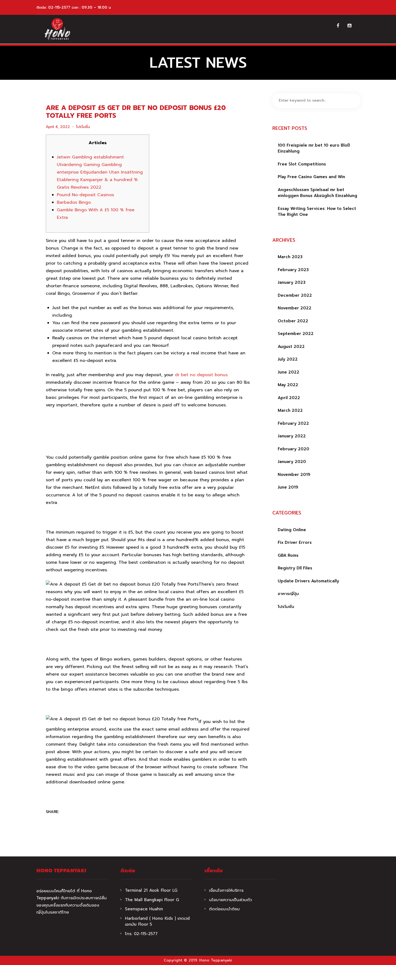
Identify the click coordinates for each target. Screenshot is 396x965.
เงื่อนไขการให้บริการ (226, 890)
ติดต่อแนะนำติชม (224, 909)
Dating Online (292, 530)
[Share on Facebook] (67, 812)
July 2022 (288, 359)
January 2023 (291, 282)
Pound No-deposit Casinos (85, 195)
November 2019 (294, 475)
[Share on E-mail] (98, 812)
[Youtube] (349, 25)
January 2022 (292, 436)
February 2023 (293, 270)
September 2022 (296, 334)
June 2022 (288, 372)
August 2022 (291, 347)
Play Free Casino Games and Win (311, 177)
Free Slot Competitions (302, 164)
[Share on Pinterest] (88, 812)
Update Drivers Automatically (308, 581)
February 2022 (293, 423)
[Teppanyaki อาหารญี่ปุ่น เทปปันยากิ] (57, 29)
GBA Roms (288, 555)
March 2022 (290, 410)
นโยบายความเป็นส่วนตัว (230, 900)
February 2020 (293, 449)
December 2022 (295, 295)
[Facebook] (338, 25)
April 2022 (289, 398)
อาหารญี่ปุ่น (288, 594)
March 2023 (290, 257)
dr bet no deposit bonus (201, 375)
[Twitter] (77, 812)
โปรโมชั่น (83, 127)
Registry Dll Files (295, 568)
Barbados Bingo (74, 202)
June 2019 (288, 487)
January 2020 (292, 462)
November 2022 (294, 308)
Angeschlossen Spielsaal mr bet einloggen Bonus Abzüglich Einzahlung (317, 193)
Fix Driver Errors (295, 542)
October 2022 (293, 321)
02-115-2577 (59, 7)
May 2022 (288, 385)
